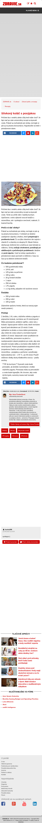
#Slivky (4, 430)
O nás (3, 761)
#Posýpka (5, 436)
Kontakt (3, 774)
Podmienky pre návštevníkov (9, 766)
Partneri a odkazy (6, 772)
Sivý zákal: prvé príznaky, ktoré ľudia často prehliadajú (28, 660)
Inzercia (3, 770)
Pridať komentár (11, 542)
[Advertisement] (21, 34)
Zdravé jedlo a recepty (29, 102)
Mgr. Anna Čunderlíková (17, 394)
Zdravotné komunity (7, 791)
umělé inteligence (9, 707)
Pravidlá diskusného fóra (8, 768)
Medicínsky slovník (6, 788)
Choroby (3, 782)
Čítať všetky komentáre (30, 542)
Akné (4, 704)
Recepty (7, 106)
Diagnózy (4, 784)
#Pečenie (24, 436)
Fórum (3, 795)
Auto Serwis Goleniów (11, 696)
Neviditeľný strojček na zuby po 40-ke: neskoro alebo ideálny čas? (27, 650)
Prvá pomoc (4, 786)
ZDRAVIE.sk (7, 102)
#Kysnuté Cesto (23, 430)
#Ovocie (15, 436)
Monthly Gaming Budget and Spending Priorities (20, 699)
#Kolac (12, 430)
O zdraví (16, 102)
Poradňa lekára (5, 793)
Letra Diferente (8, 702)
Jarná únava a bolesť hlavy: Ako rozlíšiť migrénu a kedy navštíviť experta (29, 640)
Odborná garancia (6, 764)
